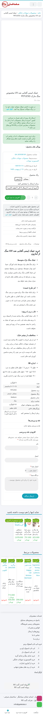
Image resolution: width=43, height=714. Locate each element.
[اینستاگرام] (39, 698)
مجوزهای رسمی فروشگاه (30, 624)
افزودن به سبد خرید (13, 197)
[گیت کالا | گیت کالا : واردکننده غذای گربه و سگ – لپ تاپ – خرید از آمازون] (10, 4)
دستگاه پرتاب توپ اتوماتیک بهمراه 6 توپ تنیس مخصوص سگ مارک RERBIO (18, 582)
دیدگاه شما (34, 475)
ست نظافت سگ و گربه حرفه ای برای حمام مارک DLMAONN (11, 580)
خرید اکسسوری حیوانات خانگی (24, 659)
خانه (39, 13)
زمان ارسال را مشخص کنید (28, 184)
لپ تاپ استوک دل (28, 652)
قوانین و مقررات (34, 627)
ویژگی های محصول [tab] (25, 244)
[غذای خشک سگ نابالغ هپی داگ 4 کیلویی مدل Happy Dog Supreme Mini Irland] (36, 567)
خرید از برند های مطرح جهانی (24, 667)
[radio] (25, 179)
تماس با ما (36, 635)
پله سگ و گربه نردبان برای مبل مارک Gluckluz (35, 531)
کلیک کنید (8, 215)
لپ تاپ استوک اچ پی (27, 648)
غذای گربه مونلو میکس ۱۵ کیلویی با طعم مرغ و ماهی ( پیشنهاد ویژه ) (4, 584)
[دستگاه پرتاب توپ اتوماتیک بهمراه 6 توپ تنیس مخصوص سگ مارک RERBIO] (18, 563)
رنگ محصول (34, 175)
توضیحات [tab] (36, 244)
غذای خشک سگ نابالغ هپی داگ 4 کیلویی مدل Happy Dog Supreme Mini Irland (36, 587)
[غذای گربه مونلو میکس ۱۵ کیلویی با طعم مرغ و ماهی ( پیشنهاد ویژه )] (4, 564)
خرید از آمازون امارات (27, 663)
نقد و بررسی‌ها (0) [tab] (11, 244)
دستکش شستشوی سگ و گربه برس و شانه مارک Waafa (19, 531)
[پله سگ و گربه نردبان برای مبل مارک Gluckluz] (35, 522)
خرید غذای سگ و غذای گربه (25, 656)
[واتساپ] (39, 704)
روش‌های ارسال (34, 631)
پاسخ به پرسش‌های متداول (30, 620)
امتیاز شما (34, 466)
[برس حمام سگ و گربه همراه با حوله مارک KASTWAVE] (27, 522)
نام (37, 444)
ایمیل (36, 456)
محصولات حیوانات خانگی (27, 13)
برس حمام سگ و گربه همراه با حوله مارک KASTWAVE (27, 531)
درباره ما (36, 639)
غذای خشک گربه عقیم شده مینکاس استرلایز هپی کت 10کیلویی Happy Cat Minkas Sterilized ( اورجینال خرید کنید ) (27, 588)
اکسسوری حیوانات (32, 161)
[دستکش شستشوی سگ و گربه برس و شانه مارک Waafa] (19, 522)
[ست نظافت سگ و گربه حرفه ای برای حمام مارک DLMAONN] (10, 563)
